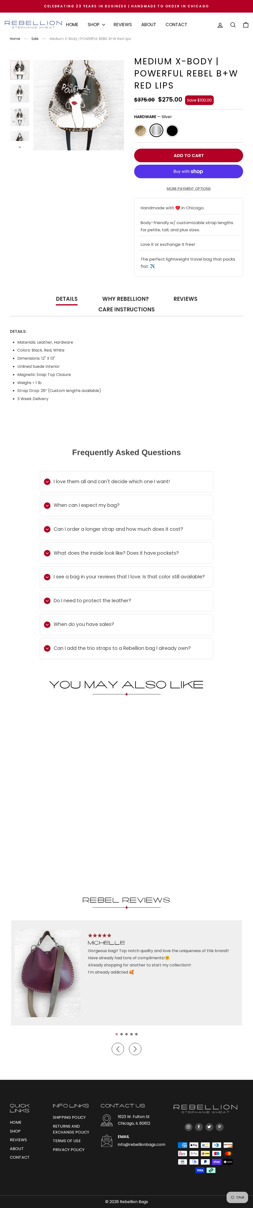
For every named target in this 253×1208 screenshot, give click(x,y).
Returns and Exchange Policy (71, 1129)
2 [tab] (121, 1034)
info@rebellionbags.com (141, 1144)
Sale (35, 39)
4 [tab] (131, 1034)
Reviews (123, 24)
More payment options (189, 189)
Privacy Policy (68, 1150)
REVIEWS (18, 1140)
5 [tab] (136, 1034)
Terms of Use (67, 1141)
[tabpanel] (126, 973)
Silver (156, 130)
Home (72, 24)
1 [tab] (116, 1034)
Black (172, 130)
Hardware (153, 117)
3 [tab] (126, 1034)
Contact (176, 24)
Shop (93, 24)
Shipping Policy (69, 1117)
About (148, 24)
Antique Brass (140, 130)
